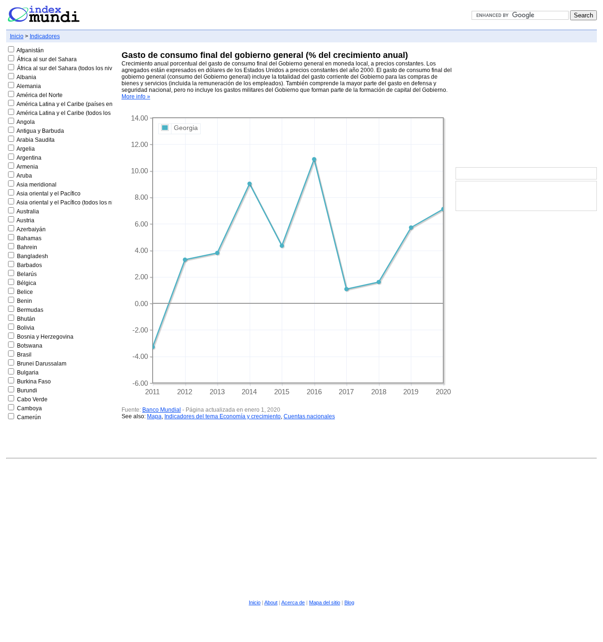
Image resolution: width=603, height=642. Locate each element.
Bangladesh (32, 256)
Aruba (24, 175)
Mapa (154, 416)
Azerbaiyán (31, 229)
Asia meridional (36, 184)
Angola (25, 122)
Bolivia (25, 328)
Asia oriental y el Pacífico (48, 193)
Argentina (28, 157)
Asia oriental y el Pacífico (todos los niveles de (75, 202)
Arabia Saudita (35, 140)
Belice (25, 292)
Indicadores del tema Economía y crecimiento (222, 416)
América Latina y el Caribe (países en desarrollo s (80, 104)
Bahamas (29, 238)
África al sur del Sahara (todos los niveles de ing (78, 68)
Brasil (24, 354)
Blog (349, 602)
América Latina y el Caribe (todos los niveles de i (78, 113)
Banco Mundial (161, 409)
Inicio (17, 36)
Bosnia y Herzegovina (45, 336)
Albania (26, 77)
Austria (25, 220)
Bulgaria (28, 372)
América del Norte (39, 95)
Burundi (27, 390)
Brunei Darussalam (41, 363)
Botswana (29, 345)
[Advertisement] (526, 105)
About (270, 602)
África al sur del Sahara (47, 59)
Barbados (29, 265)
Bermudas (30, 310)
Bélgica (26, 283)
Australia (27, 211)
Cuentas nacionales (309, 416)
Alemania (28, 86)
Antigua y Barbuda (40, 131)
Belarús (27, 274)
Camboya (29, 408)
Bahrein (27, 247)
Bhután (26, 319)
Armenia (27, 166)
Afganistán (30, 50)
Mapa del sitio (324, 602)
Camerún (29, 417)
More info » (136, 96)
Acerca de (293, 602)
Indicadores (45, 36)
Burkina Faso (34, 381)
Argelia (25, 149)
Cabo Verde (32, 399)
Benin (24, 301)
